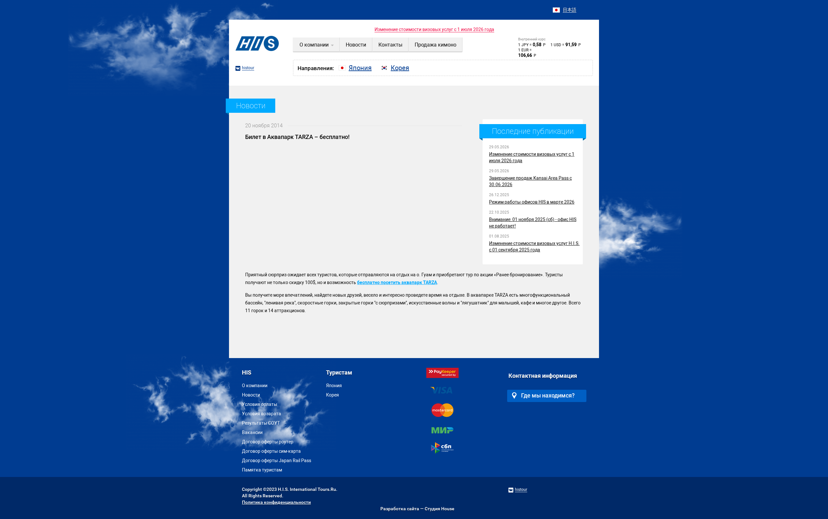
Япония (334, 385)
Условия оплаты (259, 404)
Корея (332, 394)
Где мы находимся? (548, 395)
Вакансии (252, 432)
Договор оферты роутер (267, 441)
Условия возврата (261, 413)
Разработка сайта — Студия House (417, 508)
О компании (254, 385)
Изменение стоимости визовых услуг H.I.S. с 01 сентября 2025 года (534, 246)
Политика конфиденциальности (276, 502)
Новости (251, 394)
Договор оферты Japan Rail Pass (276, 460)
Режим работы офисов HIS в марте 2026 (531, 202)
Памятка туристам (262, 469)
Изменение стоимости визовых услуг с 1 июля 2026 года (434, 29)
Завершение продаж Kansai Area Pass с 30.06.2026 (530, 181)
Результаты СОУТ (261, 423)
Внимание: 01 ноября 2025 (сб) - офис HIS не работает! (532, 222)
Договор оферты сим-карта (271, 451)
